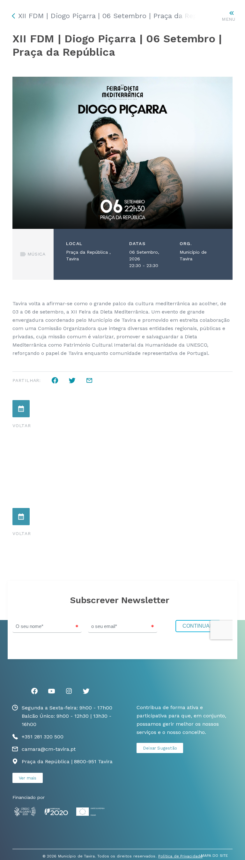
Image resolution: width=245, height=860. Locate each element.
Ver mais (28, 778)
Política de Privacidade (180, 856)
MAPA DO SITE (214, 855)
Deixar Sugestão (160, 748)
